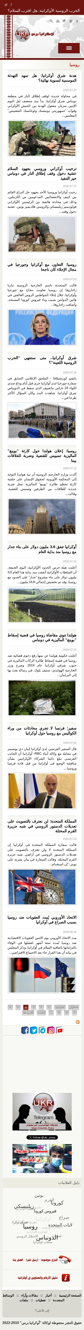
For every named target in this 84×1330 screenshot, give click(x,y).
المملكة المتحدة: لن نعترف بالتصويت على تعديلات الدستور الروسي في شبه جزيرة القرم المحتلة (42, 826)
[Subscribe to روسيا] (77, 1022)
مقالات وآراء (29, 1295)
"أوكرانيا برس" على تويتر (64, 21)
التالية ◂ (41, 1012)
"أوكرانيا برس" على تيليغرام (71, 21)
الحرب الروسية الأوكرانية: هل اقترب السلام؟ (44, 10)
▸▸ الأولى (73, 1007)
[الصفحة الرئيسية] (34, 34)
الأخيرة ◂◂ (28, 1012)
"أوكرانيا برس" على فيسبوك (77, 21)
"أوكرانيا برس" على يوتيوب (58, 21)
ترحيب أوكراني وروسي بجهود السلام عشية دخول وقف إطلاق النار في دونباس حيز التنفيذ (42, 173)
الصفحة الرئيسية (70, 1295)
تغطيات (41, 1300)
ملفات (24, 1300)
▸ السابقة (60, 1007)
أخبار (48, 1295)
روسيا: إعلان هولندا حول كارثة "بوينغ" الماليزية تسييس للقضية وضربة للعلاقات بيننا (42, 456)
